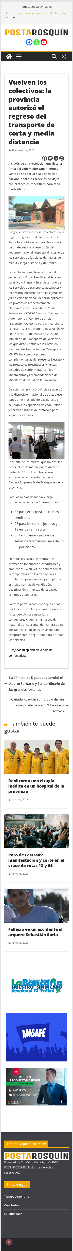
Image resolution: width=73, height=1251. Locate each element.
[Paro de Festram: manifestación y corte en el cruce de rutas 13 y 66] (36, 817)
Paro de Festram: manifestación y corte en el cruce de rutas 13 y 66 (36, 860)
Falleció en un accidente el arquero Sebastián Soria (35, 932)
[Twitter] (50, 158)
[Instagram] (61, 158)
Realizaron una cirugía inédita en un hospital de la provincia (36, 786)
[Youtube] (44, 42)
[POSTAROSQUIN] (36, 1154)
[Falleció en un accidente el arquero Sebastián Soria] (36, 891)
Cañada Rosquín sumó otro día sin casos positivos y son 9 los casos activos (37, 705)
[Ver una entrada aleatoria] (64, 56)
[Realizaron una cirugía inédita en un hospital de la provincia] (36, 743)
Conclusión (12, 1205)
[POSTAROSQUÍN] (9, 56)
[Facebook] (29, 42)
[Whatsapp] (36, 42)
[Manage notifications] (9, 1242)
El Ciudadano (13, 1214)
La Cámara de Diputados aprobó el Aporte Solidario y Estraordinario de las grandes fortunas (37, 683)
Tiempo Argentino (16, 1196)
